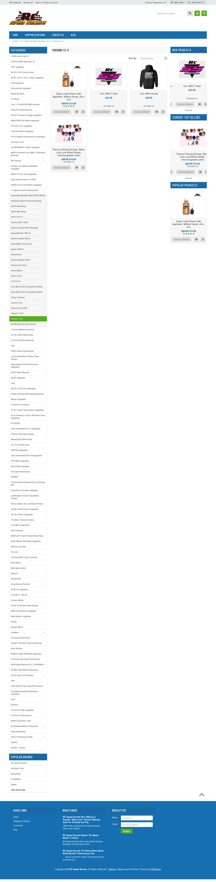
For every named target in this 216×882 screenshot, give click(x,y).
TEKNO (14, 742)
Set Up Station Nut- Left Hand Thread (27, 503)
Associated (15, 773)
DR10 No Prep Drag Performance (25, 659)
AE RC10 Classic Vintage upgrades (26, 115)
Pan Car (14, 551)
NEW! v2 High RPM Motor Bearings (26, 653)
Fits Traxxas (16, 160)
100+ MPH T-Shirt (109, 93)
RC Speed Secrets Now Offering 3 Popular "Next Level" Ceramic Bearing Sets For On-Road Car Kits (81, 820)
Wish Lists (179, 2)
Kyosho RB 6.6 (17, 249)
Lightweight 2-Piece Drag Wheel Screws (25, 497)
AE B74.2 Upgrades (19, 589)
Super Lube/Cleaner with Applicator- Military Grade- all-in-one (69, 96)
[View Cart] (204, 13)
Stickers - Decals (18, 747)
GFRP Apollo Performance (22, 351)
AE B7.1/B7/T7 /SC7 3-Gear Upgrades (27, 77)
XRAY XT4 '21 (17, 216)
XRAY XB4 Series (18, 211)
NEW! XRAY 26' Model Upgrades (25, 120)
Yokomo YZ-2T (17, 313)
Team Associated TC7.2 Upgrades (25, 428)
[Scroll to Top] (202, 795)
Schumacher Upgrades (21, 88)
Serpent (14, 573)
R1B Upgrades (17, 83)
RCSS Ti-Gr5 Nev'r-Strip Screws (24, 605)
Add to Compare (83, 112)
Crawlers (15, 632)
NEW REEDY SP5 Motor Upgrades (26, 541)
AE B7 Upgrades (18, 377)
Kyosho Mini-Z (17, 627)
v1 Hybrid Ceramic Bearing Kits (35, 41)
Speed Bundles (17, 93)
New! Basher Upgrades (21, 616)
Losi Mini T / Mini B (19, 594)
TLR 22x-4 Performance (21, 715)
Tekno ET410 (16, 275)
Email (114, 824)
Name (115, 817)
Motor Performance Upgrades (23, 610)
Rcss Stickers (16, 648)
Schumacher (16, 254)
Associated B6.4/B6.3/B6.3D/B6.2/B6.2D (28, 195)
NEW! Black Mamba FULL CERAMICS (27, 664)
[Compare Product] (197, 13)
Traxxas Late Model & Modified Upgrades (24, 167)
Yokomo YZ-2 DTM (19, 308)
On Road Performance (20, 637)
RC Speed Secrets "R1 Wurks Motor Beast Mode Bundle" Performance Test (83, 852)
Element (14, 704)
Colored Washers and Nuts (22, 329)
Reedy (14, 784)
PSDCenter (156, 869)
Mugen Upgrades (18, 399)
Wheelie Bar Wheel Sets (21, 439)
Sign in (38, 2)
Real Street (16, 562)
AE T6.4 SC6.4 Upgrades (22, 514)
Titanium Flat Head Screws (22, 434)
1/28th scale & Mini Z (20, 56)
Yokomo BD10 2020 (19, 222)
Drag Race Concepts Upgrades (24, 490)
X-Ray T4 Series (18, 297)
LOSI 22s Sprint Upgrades (22, 131)
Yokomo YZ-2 (16, 302)
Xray (13, 383)
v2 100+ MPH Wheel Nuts (22, 334)
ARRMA (14, 476)
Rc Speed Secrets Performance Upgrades (24, 692)
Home (15, 41)
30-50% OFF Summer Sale (22, 72)
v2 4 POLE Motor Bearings (22, 340)
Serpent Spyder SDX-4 (20, 238)
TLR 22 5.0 (15, 281)
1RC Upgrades (17, 66)
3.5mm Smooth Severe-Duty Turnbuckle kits (28, 483)
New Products (17, 530)
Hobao (14, 621)
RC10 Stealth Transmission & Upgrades (28, 136)
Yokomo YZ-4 (16, 318)
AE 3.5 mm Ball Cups (20, 444)
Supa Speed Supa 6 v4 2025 (23, 179)
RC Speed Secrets (19, 763)
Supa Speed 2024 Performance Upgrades (24, 365)
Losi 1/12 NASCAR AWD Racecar (25, 104)
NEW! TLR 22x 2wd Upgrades (24, 174)
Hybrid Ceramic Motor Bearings (24, 227)
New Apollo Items (18, 568)
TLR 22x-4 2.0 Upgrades (21, 125)
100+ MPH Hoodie (149, 93)
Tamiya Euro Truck (19, 265)
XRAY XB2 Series (18, 206)
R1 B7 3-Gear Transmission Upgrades (27, 410)
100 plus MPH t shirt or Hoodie (24, 557)
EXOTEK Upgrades (19, 450)
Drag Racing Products (20, 584)
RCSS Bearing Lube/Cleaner (23, 324)
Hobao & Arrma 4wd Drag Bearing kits (27, 393)
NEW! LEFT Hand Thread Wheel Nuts (27, 535)
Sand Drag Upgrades (20, 466)
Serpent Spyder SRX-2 (20, 259)
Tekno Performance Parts (22, 736)
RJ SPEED (15, 423)
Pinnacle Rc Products (20, 404)
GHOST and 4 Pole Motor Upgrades (26, 184)
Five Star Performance (20, 471)
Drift (12, 680)
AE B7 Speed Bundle (20, 372)
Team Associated (18, 731)
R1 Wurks (15, 99)
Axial (13, 699)
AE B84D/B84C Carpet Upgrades (25, 147)
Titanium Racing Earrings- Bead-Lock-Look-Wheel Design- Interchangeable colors (68, 152)
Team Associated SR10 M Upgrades (26, 455)
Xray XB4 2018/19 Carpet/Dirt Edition (27, 292)
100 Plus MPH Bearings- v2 (23, 61)
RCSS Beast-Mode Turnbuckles (24, 726)
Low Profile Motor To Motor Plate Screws (25, 357)
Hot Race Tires (17, 142)
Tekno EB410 (16, 270)
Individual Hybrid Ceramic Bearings (26, 200)
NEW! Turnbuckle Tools (21, 720)
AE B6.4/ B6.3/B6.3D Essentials (24, 669)
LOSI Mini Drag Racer (20, 525)
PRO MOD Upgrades (20, 460)
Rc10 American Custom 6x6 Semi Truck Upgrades (28, 416)
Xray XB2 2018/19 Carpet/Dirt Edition (27, 286)
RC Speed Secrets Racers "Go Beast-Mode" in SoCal (81, 836)
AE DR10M (16, 578)
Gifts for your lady (18, 546)
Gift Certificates (15, 2)
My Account (28, 2)
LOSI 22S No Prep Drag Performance (27, 686)
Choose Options (61, 111)
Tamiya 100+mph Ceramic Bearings (26, 643)
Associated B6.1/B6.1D (21, 233)
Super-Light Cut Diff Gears (22, 675)
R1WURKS (16, 779)
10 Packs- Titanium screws (22, 519)
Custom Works (17, 600)
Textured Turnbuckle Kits (21, 109)
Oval (13, 345)
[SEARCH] (190, 13)
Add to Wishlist (76, 112)
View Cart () (197, 2)
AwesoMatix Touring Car (21, 243)
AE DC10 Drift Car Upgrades (23, 388)
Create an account (50, 2)
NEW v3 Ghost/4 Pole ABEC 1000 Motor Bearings (28, 154)
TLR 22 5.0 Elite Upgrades (22, 710)
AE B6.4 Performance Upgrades (24, 509)
